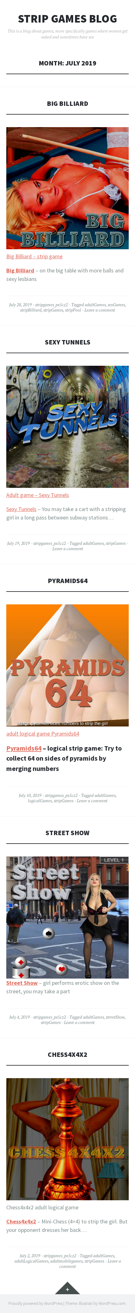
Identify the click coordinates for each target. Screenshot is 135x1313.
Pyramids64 (68, 580)
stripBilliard (30, 310)
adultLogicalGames (31, 1261)
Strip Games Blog (67, 19)
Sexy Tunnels (67, 342)
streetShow (115, 1017)
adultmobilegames (66, 1261)
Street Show (67, 833)
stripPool (73, 310)
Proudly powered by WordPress (35, 1303)
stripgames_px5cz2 (51, 305)
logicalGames (40, 801)
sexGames (116, 305)
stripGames (53, 310)
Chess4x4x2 (67, 1054)
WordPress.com (112, 1303)
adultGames (95, 305)
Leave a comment (99, 310)
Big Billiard (67, 103)
